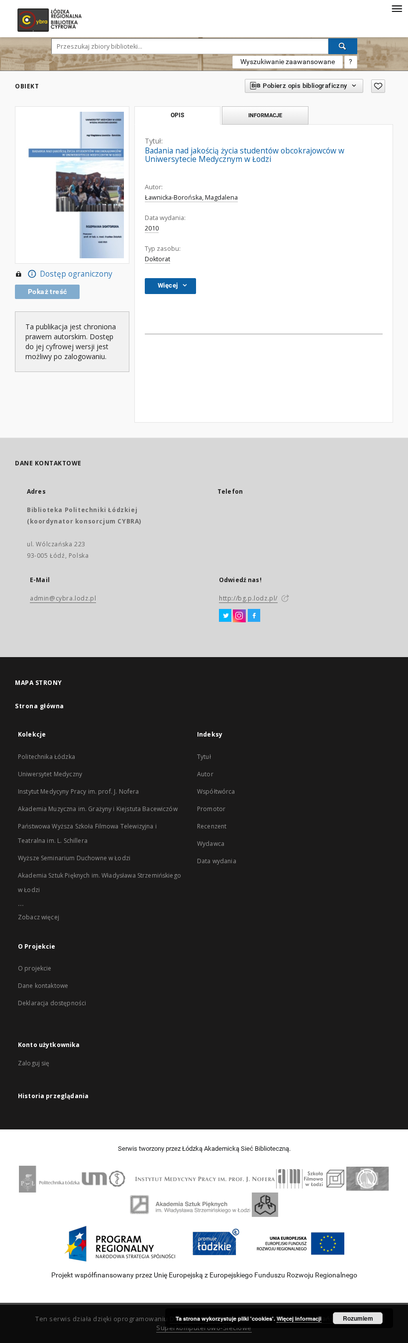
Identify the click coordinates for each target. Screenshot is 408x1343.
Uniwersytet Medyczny (50, 774)
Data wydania (216, 861)
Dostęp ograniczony (76, 274)
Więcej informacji (299, 1318)
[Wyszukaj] (342, 46)
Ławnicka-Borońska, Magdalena (191, 197)
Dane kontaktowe (43, 985)
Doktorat (157, 259)
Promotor (211, 809)
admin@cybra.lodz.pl (63, 598)
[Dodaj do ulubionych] (378, 86)
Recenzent (211, 826)
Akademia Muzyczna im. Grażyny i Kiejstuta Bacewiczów (98, 809)
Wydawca (210, 843)
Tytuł (204, 756)
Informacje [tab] (265, 115)
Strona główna (39, 706)
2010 (152, 228)
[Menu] (397, 8)
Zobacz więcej (38, 917)
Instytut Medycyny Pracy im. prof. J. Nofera (78, 791)
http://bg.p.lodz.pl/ (248, 598)
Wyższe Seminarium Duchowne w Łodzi (74, 858)
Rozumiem (358, 1318)
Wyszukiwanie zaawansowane (287, 62)
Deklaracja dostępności (52, 1003)
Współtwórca (216, 791)
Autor (205, 774)
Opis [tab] (177, 115)
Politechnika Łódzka (46, 756)
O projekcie (35, 968)
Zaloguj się (34, 1063)
